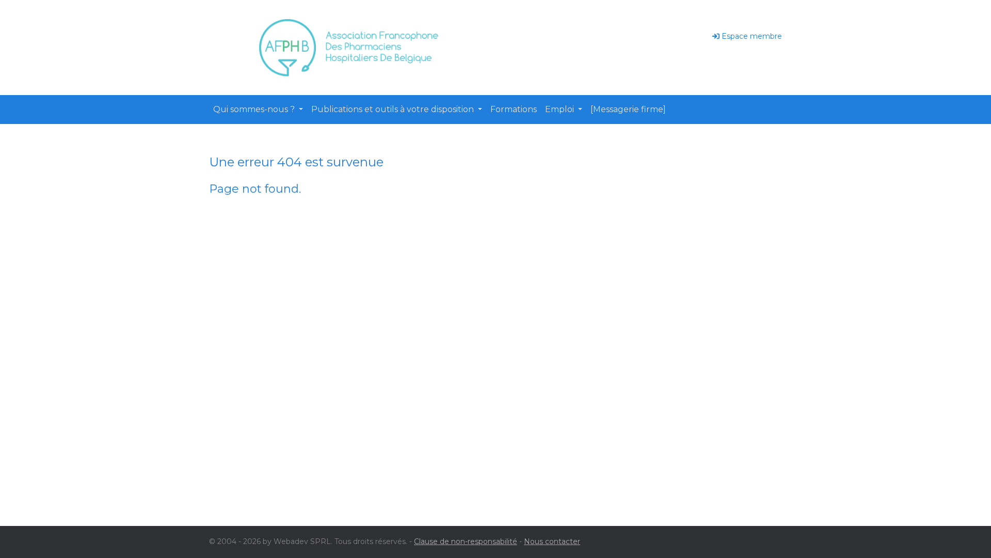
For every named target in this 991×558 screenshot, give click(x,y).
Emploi (560, 109)
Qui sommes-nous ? (255, 109)
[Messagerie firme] (628, 109)
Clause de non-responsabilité (465, 541)
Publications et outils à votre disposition (393, 109)
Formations (513, 109)
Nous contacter (552, 541)
